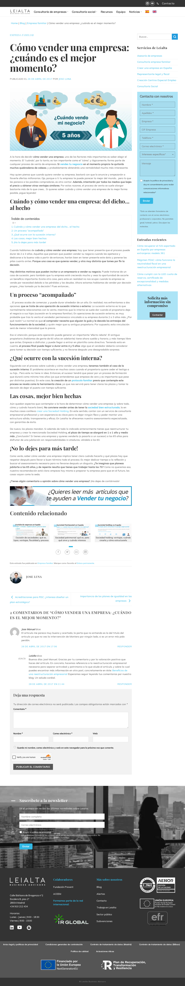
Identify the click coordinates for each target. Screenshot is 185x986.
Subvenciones (104, 921)
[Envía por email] (76, 552)
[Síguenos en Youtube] (152, 3)
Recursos (107, 11)
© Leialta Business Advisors (92, 981)
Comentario (19, 709)
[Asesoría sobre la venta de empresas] (71, 496)
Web (95, 733)
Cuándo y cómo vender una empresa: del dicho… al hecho (46, 226)
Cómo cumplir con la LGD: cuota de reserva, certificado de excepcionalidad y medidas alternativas (157, 280)
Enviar (146, 200)
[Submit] (175, 37)
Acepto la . (61, 835)
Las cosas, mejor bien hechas (30, 238)
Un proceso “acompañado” (29, 230)
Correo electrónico (62, 733)
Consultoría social (83, 11)
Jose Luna (65, 79)
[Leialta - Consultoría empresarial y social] (20, 12)
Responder (124, 646)
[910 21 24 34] (158, 3)
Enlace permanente (85, 563)
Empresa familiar (37, 23)
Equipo (121, 11)
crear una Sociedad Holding (53, 411)
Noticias (134, 11)
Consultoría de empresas (50, 11)
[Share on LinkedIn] (85, 552)
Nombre (18, 733)
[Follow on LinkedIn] (147, 3)
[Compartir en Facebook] (58, 552)
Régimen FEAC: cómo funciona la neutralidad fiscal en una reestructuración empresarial (156, 263)
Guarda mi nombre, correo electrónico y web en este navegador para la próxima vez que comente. (65, 747)
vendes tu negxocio (71, 164)
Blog (22, 23)
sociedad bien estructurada (104, 407)
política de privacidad (41, 832)
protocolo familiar (82, 380)
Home (14, 23)
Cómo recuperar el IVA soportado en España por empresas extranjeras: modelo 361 (156, 249)
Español (150, 13)
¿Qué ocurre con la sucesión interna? (35, 234)
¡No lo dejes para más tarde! (30, 242)
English (157, 13)
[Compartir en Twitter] (67, 552)
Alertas (101, 893)
